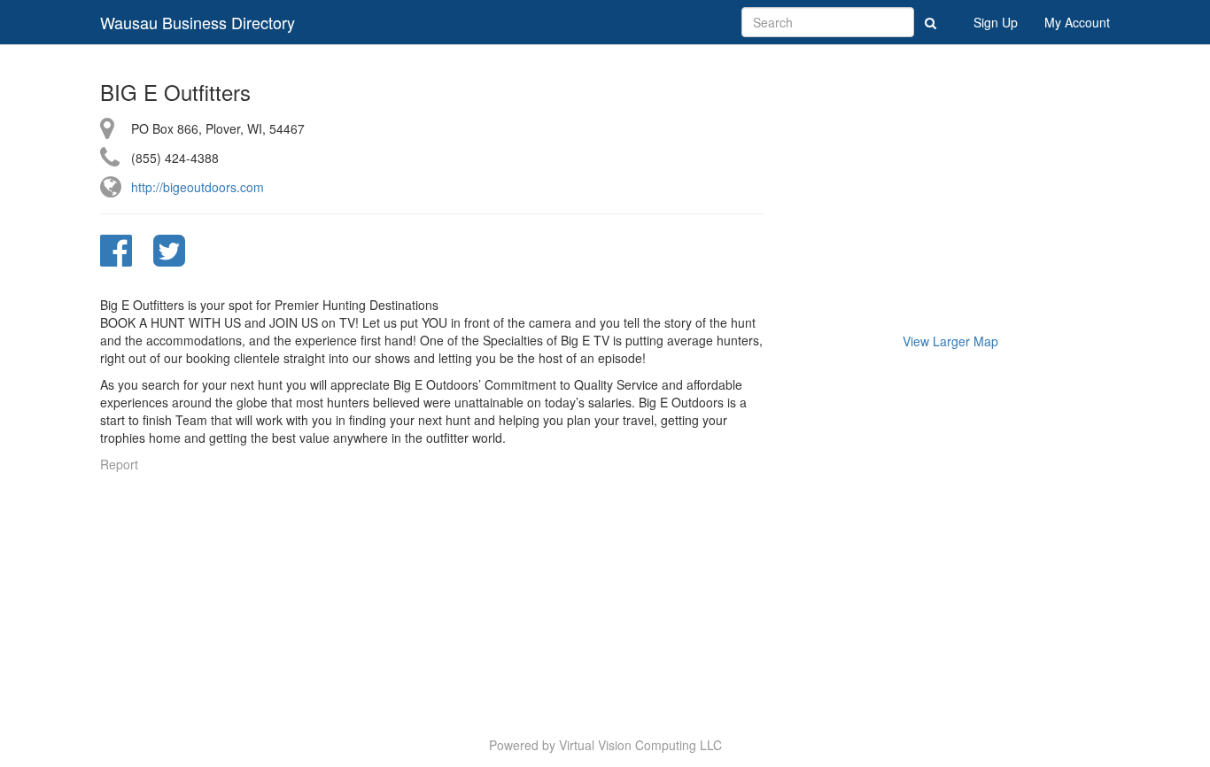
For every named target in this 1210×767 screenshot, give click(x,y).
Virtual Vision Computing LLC (640, 745)
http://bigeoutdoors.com (197, 187)
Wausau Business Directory (197, 22)
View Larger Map (950, 341)
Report (119, 464)
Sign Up (995, 22)
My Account (1077, 22)
